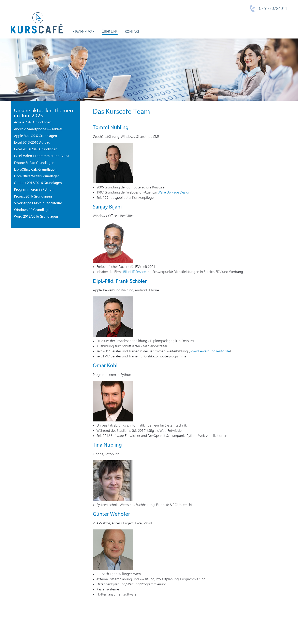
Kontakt (132, 31)
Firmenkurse (83, 31)
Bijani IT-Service (134, 272)
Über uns (110, 31)
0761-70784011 (273, 8)
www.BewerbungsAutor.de (210, 351)
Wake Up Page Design (174, 192)
